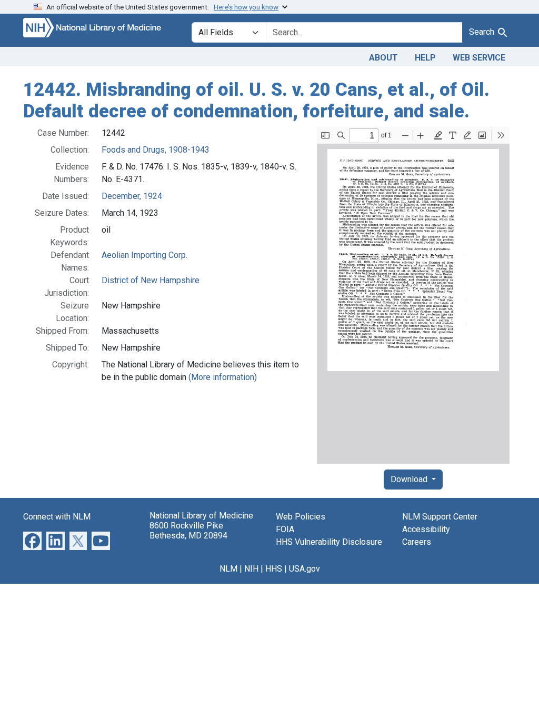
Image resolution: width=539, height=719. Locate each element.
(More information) (222, 377)
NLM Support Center (439, 517)
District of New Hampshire (150, 280)
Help (425, 58)
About (383, 58)
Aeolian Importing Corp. (144, 255)
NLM (228, 569)
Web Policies (300, 517)
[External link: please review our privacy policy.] (32, 540)
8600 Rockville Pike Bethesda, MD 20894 (188, 531)
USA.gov (304, 569)
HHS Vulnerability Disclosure (329, 542)
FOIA (285, 529)
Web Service (479, 58)
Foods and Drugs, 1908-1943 (155, 150)
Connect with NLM (57, 517)
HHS (273, 569)
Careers (416, 542)
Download (410, 479)
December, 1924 (132, 196)
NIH (251, 569)
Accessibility (426, 529)
